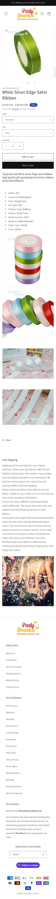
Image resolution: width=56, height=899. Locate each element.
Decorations (12, 726)
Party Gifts (11, 752)
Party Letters (12, 759)
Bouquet (10, 719)
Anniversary (11, 705)
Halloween (11, 739)
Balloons (10, 712)
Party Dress (11, 746)
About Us (10, 653)
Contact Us (11, 660)
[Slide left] (21, 82)
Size (4, 127)
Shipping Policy (13, 673)
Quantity (6, 140)
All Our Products (14, 793)
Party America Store (31, 893)
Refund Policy (12, 680)
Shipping (15, 109)
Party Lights (11, 766)
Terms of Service (14, 667)
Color (4, 114)
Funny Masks (12, 732)
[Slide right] (34, 82)
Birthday (10, 779)
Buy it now (28, 165)
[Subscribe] (43, 854)
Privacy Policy (12, 687)
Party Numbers (13, 773)
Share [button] (8, 440)
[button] (6, 13)
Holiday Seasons (14, 786)
